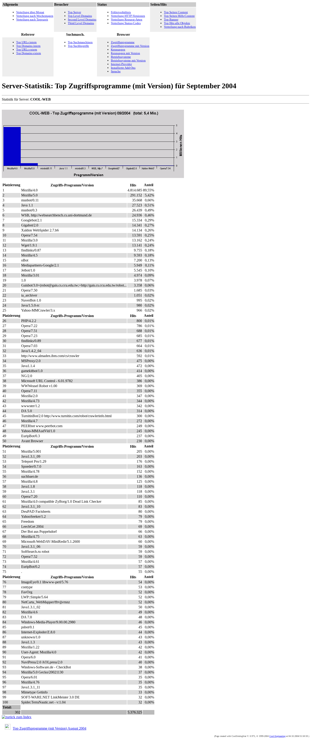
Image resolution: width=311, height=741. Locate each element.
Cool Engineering (277, 736)
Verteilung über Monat (30, 12)
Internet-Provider (121, 64)
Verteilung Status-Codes (126, 23)
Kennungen (118, 49)
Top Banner (171, 19)
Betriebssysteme (121, 56)
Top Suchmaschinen (80, 42)
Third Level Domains (81, 23)
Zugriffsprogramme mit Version (130, 46)
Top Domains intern (28, 46)
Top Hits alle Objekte (177, 23)
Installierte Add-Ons (123, 67)
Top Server (74, 12)
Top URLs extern (26, 49)
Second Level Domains (82, 19)
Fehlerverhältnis (121, 12)
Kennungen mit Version (125, 53)
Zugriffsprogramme (123, 42)
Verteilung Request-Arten (126, 19)
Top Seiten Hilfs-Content (179, 16)
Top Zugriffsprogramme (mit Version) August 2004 (49, 728)
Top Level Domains (80, 16)
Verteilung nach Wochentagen (34, 16)
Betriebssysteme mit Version (128, 60)
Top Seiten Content (176, 12)
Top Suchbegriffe (78, 46)
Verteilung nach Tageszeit (32, 19)
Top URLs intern (26, 42)
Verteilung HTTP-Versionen (128, 16)
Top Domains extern (28, 53)
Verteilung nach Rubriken (180, 26)
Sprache (116, 71)
